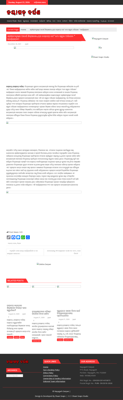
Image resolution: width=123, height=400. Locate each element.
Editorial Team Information (54, 381)
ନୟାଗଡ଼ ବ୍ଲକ (12, 243)
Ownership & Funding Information (57, 378)
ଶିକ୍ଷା (19, 243)
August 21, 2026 (38, 317)
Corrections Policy (50, 375)
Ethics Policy (48, 372)
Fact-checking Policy (51, 370)
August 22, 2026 (13, 314)
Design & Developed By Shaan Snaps (50, 396)
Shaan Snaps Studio (80, 396)
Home (45, 367)
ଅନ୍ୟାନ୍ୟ (10, 337)
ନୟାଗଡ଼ (17, 337)
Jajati (26, 44)
